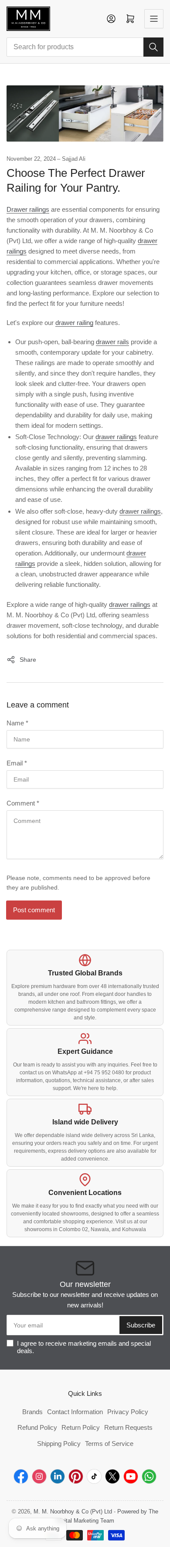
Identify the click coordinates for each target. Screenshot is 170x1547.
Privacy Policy (127, 1411)
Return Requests (128, 1427)
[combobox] (85, 47)
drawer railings (116, 436)
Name (17, 723)
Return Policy (80, 1427)
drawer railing (74, 322)
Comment (23, 803)
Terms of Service (109, 1443)
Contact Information (75, 1411)
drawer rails (112, 341)
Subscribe (140, 1325)
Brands (32, 1411)
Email (17, 763)
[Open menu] (153, 18)
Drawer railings (28, 209)
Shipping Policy (59, 1443)
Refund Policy (37, 1427)
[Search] (153, 47)
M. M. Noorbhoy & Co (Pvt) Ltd (73, 1511)
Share (28, 659)
